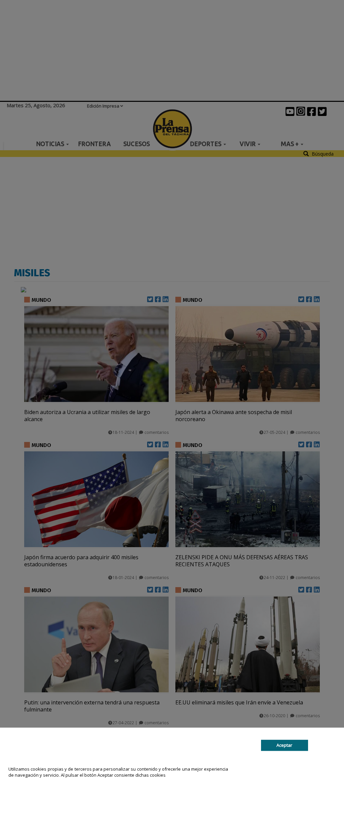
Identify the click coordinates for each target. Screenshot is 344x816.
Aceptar (284, 745)
